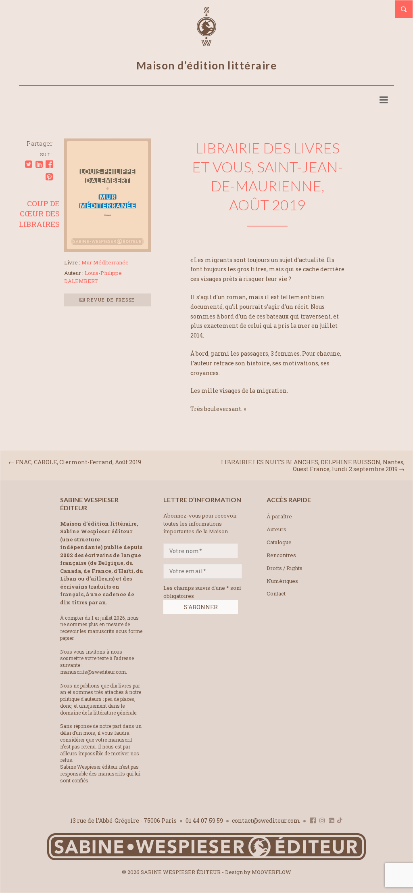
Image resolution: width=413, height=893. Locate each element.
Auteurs (276, 529)
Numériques (282, 581)
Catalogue (279, 542)
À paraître (279, 516)
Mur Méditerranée (105, 262)
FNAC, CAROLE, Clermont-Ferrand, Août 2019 (78, 462)
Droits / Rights (284, 568)
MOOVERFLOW (271, 872)
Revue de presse (110, 300)
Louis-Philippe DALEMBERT (93, 277)
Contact (276, 593)
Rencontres (281, 555)
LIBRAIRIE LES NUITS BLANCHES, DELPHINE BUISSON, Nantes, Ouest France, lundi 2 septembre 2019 (313, 465)
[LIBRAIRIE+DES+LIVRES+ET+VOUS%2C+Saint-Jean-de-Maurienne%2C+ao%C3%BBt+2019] (28, 164)
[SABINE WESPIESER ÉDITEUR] (206, 42)
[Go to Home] (206, 858)
